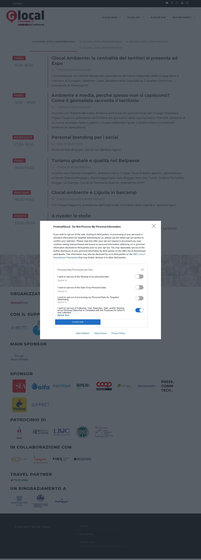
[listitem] (100, 269)
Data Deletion (83, 333)
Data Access (100, 333)
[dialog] (100, 280)
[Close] (155, 227)
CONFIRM (78, 322)
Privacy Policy (118, 333)
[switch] (139, 276)
